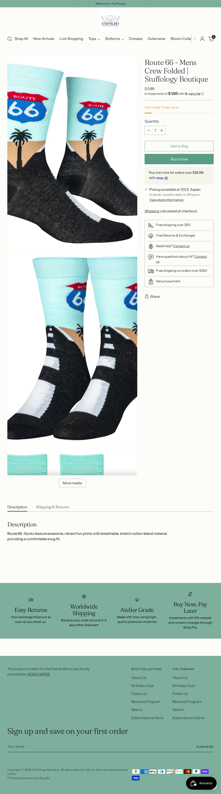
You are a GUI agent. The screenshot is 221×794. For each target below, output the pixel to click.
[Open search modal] (9, 39)
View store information (166, 200)
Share (155, 296)
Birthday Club (142, 686)
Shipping (152, 211)
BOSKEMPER (38, 674)
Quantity (152, 121)
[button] (179, 94)
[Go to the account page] (202, 39)
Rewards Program (145, 701)
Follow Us (139, 693)
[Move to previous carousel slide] (200, 568)
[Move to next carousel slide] (210, 568)
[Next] (144, 3)
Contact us (181, 246)
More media (72, 483)
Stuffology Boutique (45, 769)
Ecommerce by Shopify (34, 778)
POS (10, 778)
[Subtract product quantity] (149, 130)
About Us (139, 678)
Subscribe (205, 746)
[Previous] (76, 3)
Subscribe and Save (147, 718)
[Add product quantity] (162, 130)
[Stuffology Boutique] (110, 21)
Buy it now (179, 159)
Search (137, 709)
